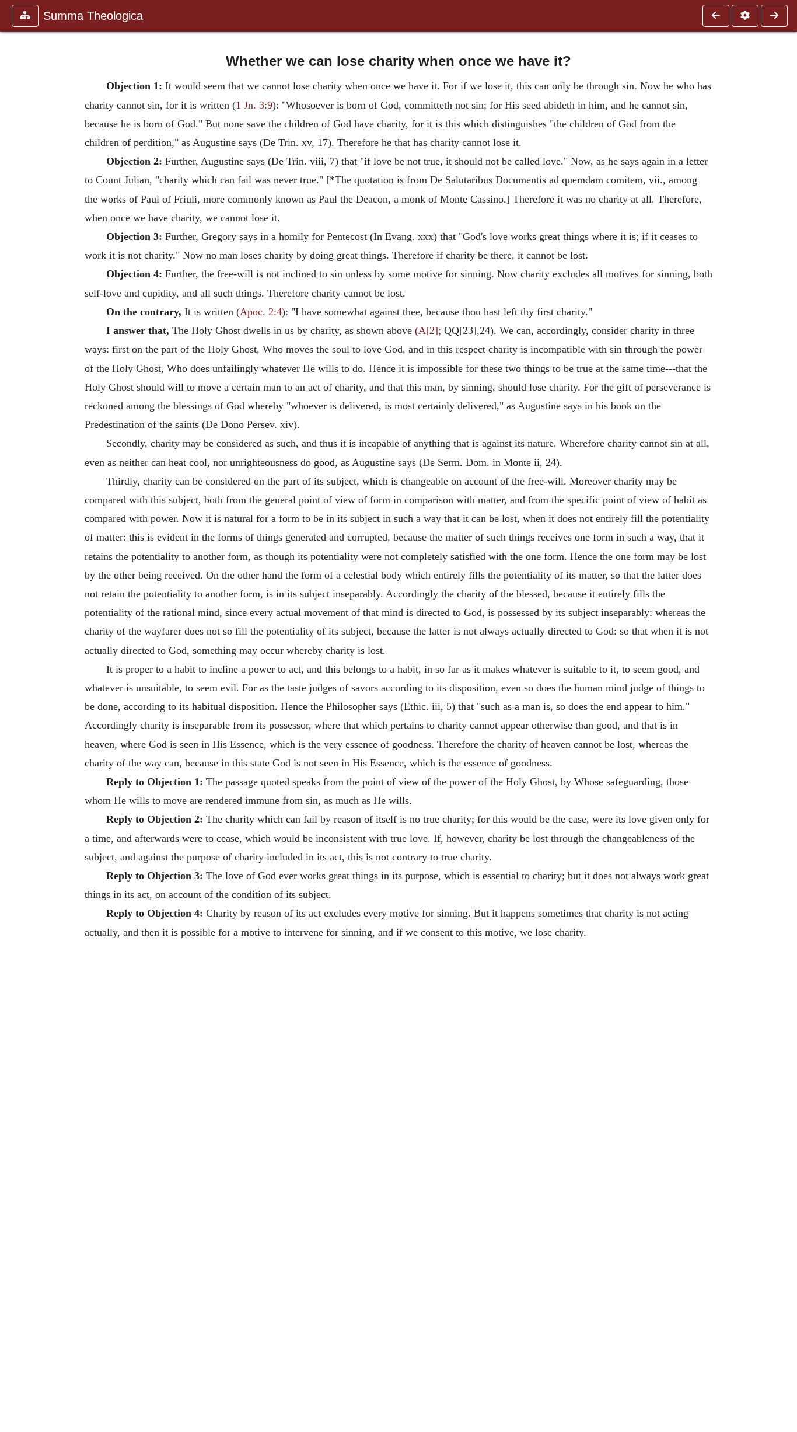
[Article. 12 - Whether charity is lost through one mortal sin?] (774, 16)
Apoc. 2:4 (261, 312)
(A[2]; (428, 330)
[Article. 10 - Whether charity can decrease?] (715, 16)
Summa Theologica (93, 15)
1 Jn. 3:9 (254, 105)
